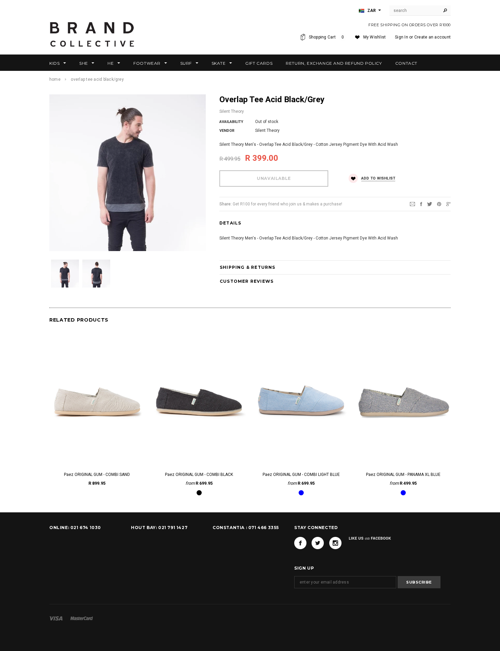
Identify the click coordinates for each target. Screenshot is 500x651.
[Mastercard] (81, 618)
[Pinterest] (439, 203)
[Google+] (448, 203)
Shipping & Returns (248, 267)
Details (230, 223)
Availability (231, 122)
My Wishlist (374, 37)
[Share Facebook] (421, 203)
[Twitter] (429, 203)
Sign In (401, 37)
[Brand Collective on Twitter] (318, 543)
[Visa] (56, 618)
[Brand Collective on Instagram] (335, 543)
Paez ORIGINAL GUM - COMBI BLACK (199, 474)
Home (55, 79)
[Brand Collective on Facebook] (300, 543)
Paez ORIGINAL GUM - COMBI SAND (97, 474)
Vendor (226, 130)
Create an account (432, 37)
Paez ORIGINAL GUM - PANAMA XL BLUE (403, 474)
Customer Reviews (246, 281)
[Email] (412, 203)
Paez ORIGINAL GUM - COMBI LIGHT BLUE (301, 474)
